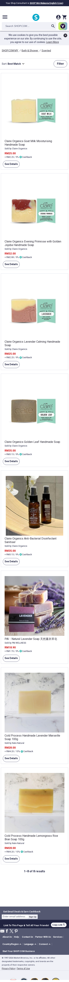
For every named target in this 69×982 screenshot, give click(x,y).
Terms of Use (23, 968)
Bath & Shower (30, 50)
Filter (60, 63)
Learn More (52, 42)
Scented (46, 50)
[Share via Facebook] (7, 931)
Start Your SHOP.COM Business (18, 951)
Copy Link (58, 925)
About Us (7, 937)
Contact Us (27, 937)
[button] (12, 944)
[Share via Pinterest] (16, 931)
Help (16, 937)
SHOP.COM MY (10, 50)
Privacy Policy (8, 968)
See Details (10, 165)
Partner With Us (43, 937)
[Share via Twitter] (11, 931)
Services (57, 937)
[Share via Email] (2, 932)
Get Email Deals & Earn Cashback (21, 911)
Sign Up (32, 917)
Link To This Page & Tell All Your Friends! (26, 925)
